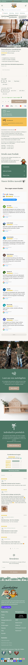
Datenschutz (18, 622)
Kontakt (3, 633)
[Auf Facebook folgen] (3, 653)
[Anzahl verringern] (3, 101)
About (3, 622)
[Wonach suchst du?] (3, 10)
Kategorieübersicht (6, 620)
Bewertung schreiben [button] (14, 470)
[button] (4, 53)
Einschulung (22, 13)
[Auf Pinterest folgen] (16, 653)
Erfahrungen (4, 625)
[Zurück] (1, 1)
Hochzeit (17, 13)
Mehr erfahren (14, 388)
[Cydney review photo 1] (4, 509)
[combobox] (15, 10)
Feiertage (6, 16)
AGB (16, 620)
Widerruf (17, 625)
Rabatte (3, 628)
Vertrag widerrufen (21, 616)
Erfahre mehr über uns (14, 445)
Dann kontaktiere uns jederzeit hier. (8, 161)
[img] (4, 478)
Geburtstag (11, 13)
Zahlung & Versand (20, 628)
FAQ (2, 630)
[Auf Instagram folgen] (10, 653)
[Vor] (26, 1)
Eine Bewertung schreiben (10, 199)
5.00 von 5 (17, 457)
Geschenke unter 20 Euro (6, 645)
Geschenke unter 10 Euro (6, 642)
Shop (2, 617)
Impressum (18, 630)
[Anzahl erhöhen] (8, 101)
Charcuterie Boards (5, 640)
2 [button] (12, 548)
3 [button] (14, 548)
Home (2, 16)
